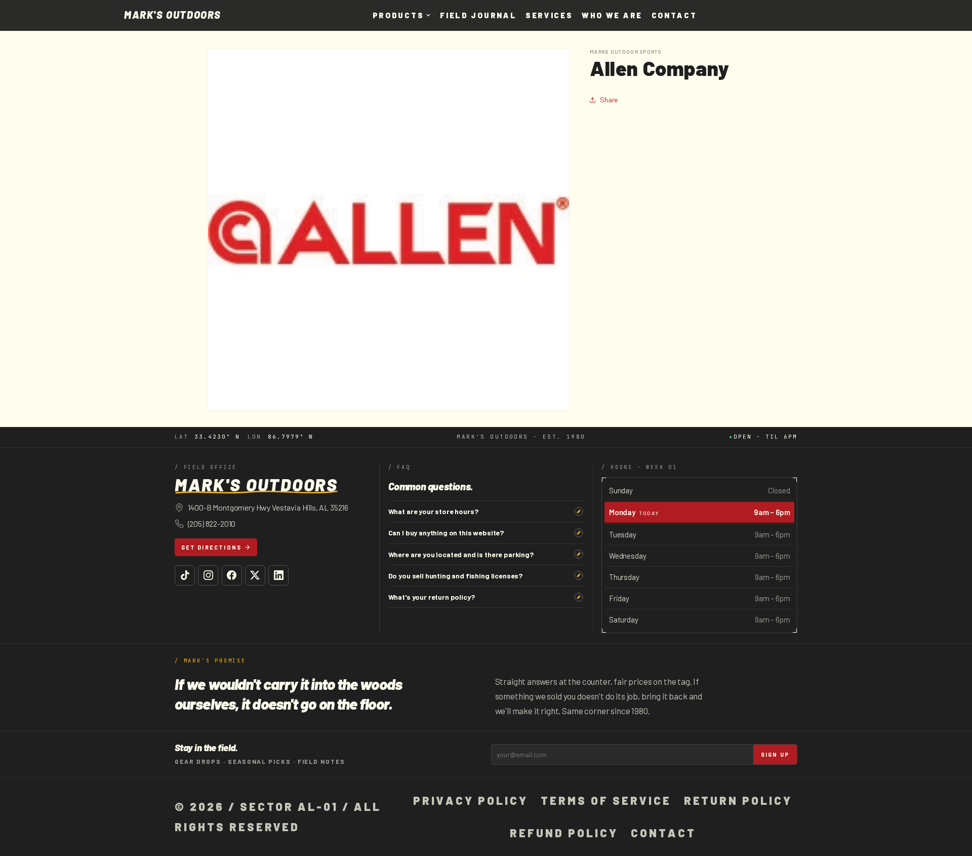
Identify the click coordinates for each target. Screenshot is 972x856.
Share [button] (609, 99)
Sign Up (775, 754)
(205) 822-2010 (212, 523)
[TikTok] (185, 575)
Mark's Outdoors (172, 15)
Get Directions (211, 547)
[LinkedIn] (278, 575)
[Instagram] (208, 575)
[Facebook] (232, 575)
